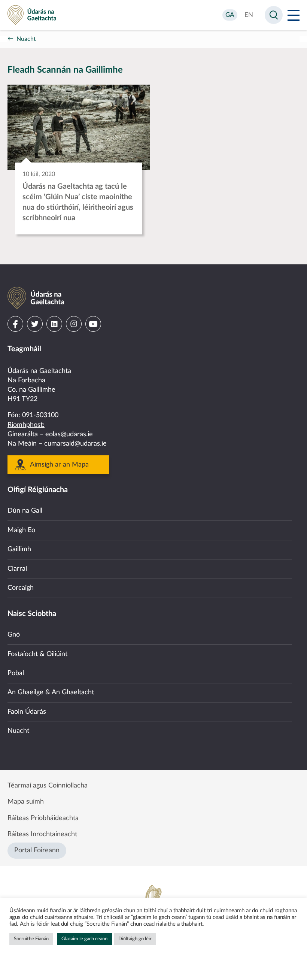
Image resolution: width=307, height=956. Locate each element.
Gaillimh (19, 549)
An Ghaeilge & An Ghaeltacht (50, 692)
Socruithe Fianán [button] (31, 939)
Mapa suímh (25, 801)
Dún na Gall (24, 510)
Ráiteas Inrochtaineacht (42, 834)
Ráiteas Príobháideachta (43, 818)
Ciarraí (17, 568)
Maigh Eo (21, 530)
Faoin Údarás (26, 711)
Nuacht (26, 39)
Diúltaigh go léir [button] (135, 939)
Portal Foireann (37, 850)
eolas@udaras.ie (69, 434)
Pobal (15, 673)
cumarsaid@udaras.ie (75, 443)
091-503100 (40, 415)
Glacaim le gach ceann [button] (84, 939)
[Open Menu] (294, 15)
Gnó (13, 634)
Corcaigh (20, 588)
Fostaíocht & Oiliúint (37, 654)
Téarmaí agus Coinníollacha (47, 785)
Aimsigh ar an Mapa (59, 464)
